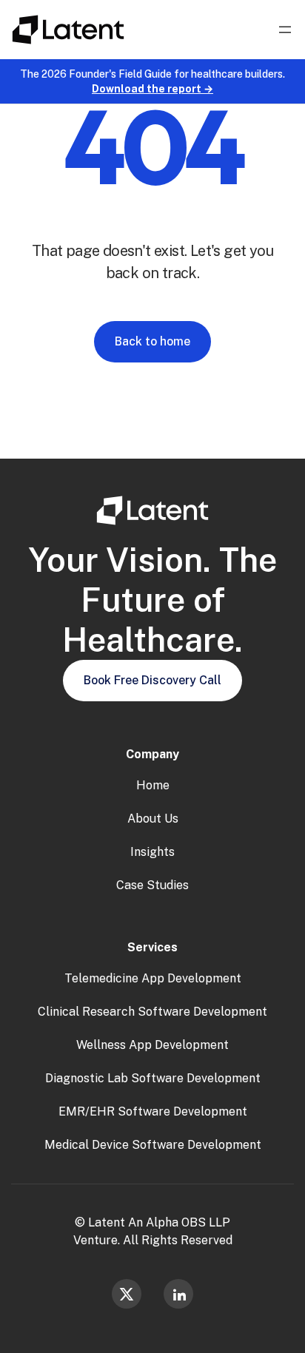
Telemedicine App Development (152, 978)
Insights (152, 852)
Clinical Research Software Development (152, 1012)
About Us (152, 819)
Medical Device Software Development (152, 1145)
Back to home (152, 341)
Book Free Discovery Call (152, 680)
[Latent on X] (126, 1294)
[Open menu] (285, 29)
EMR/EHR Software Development (152, 1111)
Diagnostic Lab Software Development (153, 1078)
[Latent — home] (68, 29)
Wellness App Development (152, 1045)
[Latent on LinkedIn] (178, 1294)
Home (153, 785)
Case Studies (152, 885)
